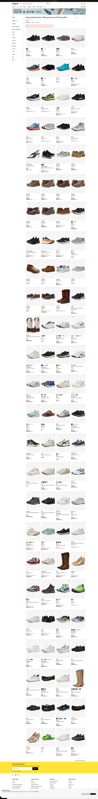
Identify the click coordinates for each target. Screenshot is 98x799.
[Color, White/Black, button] (73, 222)
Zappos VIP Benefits (16, 787)
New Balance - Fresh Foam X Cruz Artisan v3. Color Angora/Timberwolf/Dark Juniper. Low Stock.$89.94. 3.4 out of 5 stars (78, 388)
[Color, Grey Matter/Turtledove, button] (32, 542)
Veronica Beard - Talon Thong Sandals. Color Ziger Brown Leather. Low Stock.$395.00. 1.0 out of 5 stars (33, 158)
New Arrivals (71, 784)
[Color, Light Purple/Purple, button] (75, 78)
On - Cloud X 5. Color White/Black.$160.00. (48, 329)
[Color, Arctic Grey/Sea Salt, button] (47, 365)
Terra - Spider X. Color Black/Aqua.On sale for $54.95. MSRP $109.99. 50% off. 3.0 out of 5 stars (48, 624)
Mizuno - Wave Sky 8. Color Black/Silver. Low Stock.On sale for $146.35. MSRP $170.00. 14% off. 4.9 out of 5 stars (63, 244)
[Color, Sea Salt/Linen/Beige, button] (48, 659)
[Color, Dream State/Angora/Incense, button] (77, 395)
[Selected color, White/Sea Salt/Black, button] (57, 336)
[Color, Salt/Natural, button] (80, 630)
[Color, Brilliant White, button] (58, 454)
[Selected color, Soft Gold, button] (57, 482)
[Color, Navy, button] (43, 689)
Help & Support (83, 6)
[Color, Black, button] (58, 108)
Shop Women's (76, 13)
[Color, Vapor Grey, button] (60, 454)
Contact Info (33, 782)
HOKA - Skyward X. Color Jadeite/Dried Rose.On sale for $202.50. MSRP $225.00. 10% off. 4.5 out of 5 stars (48, 536)
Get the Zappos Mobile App (17, 784)
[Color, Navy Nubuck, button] (58, 542)
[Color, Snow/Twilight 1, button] (58, 689)
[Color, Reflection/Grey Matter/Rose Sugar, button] (60, 336)
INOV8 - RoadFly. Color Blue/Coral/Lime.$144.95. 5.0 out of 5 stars (33, 72)
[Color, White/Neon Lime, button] (30, 424)
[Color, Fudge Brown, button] (60, 395)
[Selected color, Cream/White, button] (27, 659)
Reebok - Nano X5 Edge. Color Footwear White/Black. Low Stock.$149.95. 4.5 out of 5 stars (78, 476)
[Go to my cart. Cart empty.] (85, 4)
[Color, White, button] (63, 718)
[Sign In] (82, 4)
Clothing (70, 782)
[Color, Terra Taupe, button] (75, 512)
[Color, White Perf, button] (63, 482)
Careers (13, 782)
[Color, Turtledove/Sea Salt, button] (75, 395)
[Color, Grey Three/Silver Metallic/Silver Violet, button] (58, 748)
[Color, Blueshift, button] (45, 482)
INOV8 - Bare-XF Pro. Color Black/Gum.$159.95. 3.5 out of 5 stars (33, 42)
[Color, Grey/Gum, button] (77, 78)
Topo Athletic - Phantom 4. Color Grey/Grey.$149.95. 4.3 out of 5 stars (78, 624)
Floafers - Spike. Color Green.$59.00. (48, 742)
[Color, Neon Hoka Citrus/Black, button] (58, 599)
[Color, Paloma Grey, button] (62, 395)
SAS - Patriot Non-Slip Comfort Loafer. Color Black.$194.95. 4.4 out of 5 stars (78, 653)
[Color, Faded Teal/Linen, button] (32, 365)
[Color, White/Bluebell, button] (80, 336)
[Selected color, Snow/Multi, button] (57, 689)
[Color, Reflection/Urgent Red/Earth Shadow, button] (65, 336)
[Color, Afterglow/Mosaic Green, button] (30, 365)
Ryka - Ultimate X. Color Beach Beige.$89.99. (63, 388)
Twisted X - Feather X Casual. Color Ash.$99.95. (78, 244)
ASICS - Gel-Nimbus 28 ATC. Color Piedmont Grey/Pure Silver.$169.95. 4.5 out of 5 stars (63, 653)
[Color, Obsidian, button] (73, 689)
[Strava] (18, 775)
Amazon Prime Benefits (16, 786)
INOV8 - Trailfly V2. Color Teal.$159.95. (63, 72)
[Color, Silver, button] (58, 718)
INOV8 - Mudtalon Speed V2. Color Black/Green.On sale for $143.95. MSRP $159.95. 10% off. (48, 101)
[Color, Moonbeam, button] (58, 482)
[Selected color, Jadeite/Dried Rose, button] (42, 542)
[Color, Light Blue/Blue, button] (45, 49)
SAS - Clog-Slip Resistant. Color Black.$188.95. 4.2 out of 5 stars (33, 712)
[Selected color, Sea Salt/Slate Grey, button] (42, 659)
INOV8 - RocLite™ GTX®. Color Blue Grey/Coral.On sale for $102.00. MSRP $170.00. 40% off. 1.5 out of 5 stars (33, 130)
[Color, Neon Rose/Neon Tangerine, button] (28, 424)
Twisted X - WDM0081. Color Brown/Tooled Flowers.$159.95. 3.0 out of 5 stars (33, 215)
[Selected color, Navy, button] (57, 718)
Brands (70, 781)
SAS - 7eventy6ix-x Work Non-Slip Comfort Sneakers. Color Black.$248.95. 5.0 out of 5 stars (48, 505)
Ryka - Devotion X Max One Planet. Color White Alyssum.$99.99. (48, 447)
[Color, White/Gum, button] (28, 49)
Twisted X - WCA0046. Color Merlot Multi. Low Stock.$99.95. (33, 300)
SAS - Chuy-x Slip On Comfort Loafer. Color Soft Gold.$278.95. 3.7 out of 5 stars (63, 476)
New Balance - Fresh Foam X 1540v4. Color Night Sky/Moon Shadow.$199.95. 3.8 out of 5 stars (48, 388)
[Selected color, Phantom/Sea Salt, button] (72, 424)
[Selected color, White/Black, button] (42, 336)
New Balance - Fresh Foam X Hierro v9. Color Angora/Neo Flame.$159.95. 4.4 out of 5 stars (33, 359)
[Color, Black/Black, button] (43, 336)
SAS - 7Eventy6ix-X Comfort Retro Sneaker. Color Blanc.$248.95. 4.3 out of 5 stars (48, 476)
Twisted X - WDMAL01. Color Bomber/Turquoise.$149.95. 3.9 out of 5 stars (33, 187)
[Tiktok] (16, 775)
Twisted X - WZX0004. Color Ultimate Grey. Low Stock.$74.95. (78, 272)
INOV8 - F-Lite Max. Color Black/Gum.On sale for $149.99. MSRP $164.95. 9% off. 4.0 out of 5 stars (78, 72)
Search (47, 3)
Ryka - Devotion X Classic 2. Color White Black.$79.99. (63, 447)
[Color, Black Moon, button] (43, 482)
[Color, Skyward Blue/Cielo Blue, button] (58, 630)
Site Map (51, 784)
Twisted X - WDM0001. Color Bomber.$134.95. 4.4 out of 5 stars (78, 187)
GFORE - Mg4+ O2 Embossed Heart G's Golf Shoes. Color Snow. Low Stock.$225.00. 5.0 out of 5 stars (33, 683)
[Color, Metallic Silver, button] (73, 748)
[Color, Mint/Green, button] (45, 78)
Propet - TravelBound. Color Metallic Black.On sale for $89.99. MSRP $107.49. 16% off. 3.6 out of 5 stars (78, 742)
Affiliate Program (53, 782)
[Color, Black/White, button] (45, 395)
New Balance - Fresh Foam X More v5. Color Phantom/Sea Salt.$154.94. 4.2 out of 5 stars (78, 418)
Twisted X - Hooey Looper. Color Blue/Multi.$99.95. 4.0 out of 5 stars (63, 272)
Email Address (16, 768)
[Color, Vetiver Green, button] (58, 365)
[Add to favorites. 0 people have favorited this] (39, 29)
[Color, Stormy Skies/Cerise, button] (60, 599)
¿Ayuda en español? (34, 784)
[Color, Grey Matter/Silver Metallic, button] (28, 395)
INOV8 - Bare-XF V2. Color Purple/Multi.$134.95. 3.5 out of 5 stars (63, 42)
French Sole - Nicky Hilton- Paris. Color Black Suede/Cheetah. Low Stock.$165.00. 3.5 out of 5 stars (78, 712)
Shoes (33, 22)
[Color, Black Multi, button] (58, 395)
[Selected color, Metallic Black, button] (72, 748)
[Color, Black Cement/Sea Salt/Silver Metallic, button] (58, 336)
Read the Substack (54, 0)
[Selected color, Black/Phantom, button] (42, 365)
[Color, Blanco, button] (78, 689)
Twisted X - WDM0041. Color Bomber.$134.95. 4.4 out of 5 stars (48, 187)
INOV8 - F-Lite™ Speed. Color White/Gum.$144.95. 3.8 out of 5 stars (78, 42)
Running (70, 786)
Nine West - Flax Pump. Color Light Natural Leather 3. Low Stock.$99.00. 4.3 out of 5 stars (33, 742)
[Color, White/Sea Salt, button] (45, 365)
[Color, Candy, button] (62, 482)
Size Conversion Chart (54, 781)
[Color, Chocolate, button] (43, 424)
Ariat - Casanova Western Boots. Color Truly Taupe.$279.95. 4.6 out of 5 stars (78, 683)
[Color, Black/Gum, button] (58, 49)
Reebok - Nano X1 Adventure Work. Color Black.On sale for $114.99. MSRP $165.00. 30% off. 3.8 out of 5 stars (48, 593)
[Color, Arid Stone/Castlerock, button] (28, 365)
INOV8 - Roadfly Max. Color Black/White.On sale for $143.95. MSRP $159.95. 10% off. (33, 101)
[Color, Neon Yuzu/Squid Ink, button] (32, 424)
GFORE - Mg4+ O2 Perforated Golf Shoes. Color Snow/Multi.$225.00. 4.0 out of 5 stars (63, 683)
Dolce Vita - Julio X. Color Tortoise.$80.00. (48, 418)
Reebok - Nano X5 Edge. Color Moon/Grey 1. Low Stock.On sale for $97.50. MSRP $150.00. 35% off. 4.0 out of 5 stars (33, 624)
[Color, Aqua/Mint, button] (30, 659)
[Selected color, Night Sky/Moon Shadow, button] (42, 395)
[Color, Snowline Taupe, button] (60, 365)
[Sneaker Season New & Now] (49, 11)
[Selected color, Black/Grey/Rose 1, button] (42, 165)
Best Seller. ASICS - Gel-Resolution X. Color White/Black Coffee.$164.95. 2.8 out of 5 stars (78, 329)
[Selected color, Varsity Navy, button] (57, 599)
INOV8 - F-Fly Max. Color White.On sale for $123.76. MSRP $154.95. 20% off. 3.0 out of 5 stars (63, 101)
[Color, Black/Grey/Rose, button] (43, 165)
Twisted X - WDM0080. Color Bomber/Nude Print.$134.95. (33, 272)
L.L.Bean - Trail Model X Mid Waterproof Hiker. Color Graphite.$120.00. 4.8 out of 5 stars (33, 505)
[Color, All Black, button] (65, 718)
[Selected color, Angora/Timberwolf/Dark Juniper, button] (72, 395)
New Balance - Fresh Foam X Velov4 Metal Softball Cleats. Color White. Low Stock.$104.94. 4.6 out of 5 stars (63, 505)
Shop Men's (82, 13)
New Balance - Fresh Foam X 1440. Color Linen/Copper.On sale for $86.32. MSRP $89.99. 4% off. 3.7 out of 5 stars (33, 536)
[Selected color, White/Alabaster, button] (27, 424)
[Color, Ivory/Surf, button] (45, 336)
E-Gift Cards (52, 787)
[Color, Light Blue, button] (43, 78)
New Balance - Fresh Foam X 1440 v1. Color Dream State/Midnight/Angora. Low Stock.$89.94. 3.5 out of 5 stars (78, 447)
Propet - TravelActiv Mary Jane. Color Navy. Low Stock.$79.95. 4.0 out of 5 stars (63, 712)
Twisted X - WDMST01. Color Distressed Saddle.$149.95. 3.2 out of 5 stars (63, 187)
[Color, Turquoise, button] (75, 689)
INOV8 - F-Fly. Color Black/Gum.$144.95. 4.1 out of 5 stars (48, 72)
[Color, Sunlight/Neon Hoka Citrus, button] (75, 222)
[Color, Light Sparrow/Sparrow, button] (73, 395)
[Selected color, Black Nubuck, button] (57, 542)
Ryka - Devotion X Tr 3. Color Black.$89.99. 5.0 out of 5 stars (63, 359)
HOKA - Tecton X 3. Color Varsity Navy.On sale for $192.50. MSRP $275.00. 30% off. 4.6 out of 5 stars (63, 593)
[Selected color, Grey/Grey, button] (72, 630)
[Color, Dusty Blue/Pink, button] (77, 630)
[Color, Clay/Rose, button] (78, 630)
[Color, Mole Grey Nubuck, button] (60, 542)
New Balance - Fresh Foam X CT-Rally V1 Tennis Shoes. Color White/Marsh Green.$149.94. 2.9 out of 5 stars (78, 359)
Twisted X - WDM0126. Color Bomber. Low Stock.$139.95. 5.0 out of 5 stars (48, 215)
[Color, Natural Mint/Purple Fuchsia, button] (75, 424)
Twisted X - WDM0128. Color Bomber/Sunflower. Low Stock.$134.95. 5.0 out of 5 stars (78, 158)
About (13, 781)
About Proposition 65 (35, 787)
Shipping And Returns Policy (36, 786)
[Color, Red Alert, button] (80, 689)
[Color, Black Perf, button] (60, 482)
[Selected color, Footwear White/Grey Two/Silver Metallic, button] (57, 748)
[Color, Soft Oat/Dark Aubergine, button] (77, 336)
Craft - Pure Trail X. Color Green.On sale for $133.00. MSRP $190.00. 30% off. (78, 593)
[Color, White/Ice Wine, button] (28, 542)
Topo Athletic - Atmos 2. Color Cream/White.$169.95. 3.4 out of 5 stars (33, 653)
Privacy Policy (36, 791)
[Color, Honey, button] (62, 718)
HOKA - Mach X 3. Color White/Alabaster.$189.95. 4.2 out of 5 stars (33, 418)
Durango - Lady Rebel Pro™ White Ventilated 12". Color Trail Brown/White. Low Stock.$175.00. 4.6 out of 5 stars (33, 329)
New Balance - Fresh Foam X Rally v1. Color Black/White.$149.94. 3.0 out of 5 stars (33, 447)
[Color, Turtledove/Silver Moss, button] (43, 395)
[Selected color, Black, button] (57, 365)
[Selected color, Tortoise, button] (42, 424)
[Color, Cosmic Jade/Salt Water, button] (50, 659)
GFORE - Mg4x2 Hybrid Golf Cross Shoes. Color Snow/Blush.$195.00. (33, 476)
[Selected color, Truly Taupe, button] (72, 689)
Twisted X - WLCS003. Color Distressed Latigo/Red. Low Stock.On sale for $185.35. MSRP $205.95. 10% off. (63, 300)
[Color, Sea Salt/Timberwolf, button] (47, 659)
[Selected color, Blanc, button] (42, 482)
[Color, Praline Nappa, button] (45, 689)
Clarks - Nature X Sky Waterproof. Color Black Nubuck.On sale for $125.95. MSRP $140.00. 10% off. (63, 536)
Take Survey (52, 786)
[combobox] (32, 4)
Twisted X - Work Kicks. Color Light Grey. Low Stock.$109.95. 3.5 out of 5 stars (63, 158)
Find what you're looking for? (80, 760)
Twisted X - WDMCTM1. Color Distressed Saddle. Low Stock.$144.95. (48, 272)
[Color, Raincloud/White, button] (60, 512)
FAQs (32, 781)
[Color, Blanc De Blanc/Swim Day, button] (43, 542)
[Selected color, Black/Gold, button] (72, 222)
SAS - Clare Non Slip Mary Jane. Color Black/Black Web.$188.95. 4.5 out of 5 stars (48, 712)
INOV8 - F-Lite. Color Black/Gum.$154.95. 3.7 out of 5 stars (48, 42)
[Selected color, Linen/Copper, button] (27, 542)
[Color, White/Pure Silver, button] (75, 336)
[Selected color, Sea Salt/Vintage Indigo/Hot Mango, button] (27, 395)
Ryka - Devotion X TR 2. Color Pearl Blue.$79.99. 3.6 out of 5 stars (78, 505)
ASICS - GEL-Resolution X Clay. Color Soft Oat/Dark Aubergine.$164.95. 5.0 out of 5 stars (63, 418)
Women (37, 22)
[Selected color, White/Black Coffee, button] (72, 336)
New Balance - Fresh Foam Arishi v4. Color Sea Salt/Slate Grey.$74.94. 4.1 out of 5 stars (48, 653)
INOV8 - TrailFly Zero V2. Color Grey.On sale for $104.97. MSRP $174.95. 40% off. (48, 130)
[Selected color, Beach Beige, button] (57, 395)
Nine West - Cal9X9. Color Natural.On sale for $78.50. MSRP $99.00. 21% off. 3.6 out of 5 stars (78, 564)
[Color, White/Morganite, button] (78, 336)
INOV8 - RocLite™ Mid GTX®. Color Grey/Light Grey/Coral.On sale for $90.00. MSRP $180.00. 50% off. (78, 130)
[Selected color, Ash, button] (72, 251)
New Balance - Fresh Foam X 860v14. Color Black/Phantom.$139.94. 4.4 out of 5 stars (48, 359)
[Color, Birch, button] (73, 251)
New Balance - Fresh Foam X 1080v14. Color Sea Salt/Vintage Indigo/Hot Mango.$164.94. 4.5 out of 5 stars (33, 388)
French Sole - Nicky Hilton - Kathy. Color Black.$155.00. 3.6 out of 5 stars (48, 683)
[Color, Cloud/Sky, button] (28, 659)
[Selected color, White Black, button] (57, 454)
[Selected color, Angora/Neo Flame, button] (27, 365)
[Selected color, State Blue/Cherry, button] (27, 599)
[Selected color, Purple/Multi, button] (57, 49)
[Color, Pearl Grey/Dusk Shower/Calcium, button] (77, 424)
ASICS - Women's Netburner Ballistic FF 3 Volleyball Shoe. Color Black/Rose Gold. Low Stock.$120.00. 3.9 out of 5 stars (78, 300)
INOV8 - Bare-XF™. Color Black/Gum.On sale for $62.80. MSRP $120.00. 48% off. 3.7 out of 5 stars (63, 130)
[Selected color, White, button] (57, 108)
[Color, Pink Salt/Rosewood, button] (43, 659)
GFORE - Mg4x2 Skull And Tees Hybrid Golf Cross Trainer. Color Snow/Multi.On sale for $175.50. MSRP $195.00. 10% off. (78, 536)
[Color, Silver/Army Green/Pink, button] (28, 599)
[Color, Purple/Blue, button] (75, 630)
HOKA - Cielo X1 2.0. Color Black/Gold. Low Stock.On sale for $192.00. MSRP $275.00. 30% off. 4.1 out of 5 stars (63, 624)
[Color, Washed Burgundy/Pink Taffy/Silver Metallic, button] (63, 336)
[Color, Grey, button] (73, 599)
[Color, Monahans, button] (47, 482)
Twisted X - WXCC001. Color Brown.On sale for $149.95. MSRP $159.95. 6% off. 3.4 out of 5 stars (63, 215)
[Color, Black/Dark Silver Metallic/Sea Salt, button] (45, 659)
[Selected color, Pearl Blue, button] (72, 512)
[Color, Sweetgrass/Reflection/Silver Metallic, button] (30, 395)
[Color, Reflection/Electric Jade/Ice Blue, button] (62, 336)
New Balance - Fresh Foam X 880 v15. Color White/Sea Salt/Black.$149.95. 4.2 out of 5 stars (63, 329)
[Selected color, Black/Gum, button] (27, 49)
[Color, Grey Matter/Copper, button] (43, 365)
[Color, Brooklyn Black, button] (77, 689)
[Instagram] (13, 775)
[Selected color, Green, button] (72, 599)
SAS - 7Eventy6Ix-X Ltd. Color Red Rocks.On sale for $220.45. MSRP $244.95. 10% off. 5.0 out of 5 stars (33, 564)
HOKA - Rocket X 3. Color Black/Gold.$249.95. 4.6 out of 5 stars (78, 215)
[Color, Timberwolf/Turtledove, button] (33, 542)
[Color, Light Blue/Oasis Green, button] (73, 336)
